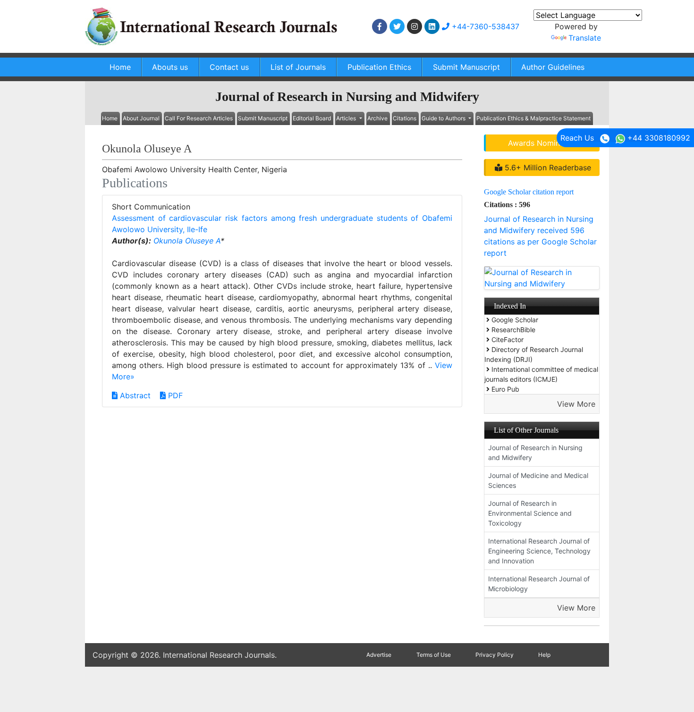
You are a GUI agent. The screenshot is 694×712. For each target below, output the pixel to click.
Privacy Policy (494, 654)
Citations (404, 118)
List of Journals (298, 67)
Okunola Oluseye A (186, 240)
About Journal (141, 118)
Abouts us (170, 67)
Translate (584, 37)
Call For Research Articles (199, 118)
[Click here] (379, 26)
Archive (377, 118)
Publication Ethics (379, 67)
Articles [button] (346, 118)
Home (120, 67)
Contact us (229, 67)
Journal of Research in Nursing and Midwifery (535, 452)
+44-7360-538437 (484, 26)
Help (544, 654)
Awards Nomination (543, 143)
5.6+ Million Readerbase (546, 167)
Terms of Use (433, 654)
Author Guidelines (552, 67)
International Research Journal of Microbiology (539, 584)
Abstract (134, 395)
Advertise (378, 654)
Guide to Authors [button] (444, 118)
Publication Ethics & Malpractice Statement (533, 118)
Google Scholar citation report (529, 192)
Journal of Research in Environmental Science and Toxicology (530, 513)
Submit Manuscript (466, 67)
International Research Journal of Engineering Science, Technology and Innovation (539, 551)
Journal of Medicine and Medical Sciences (538, 480)
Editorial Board (312, 118)
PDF (174, 395)
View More (576, 404)
